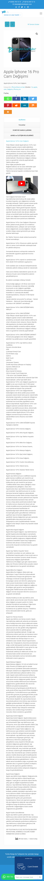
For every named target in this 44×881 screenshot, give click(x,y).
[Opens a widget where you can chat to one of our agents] (28, 868)
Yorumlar (22, 125)
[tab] (22, 119)
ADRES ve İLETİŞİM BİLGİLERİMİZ (22, 135)
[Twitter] (22, 7)
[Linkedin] (25, 97)
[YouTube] (25, 7)
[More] (8, 111)
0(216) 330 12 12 (29, 2)
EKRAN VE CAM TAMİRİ (11, 15)
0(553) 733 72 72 (15, 2)
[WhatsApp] (16, 7)
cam (5, 89)
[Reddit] (16, 104)
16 (32, 87)
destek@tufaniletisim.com (23, 4)
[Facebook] (19, 7)
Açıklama (22, 120)
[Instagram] (28, 7)
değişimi (10, 89)
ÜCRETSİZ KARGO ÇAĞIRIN (22, 130)
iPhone (15, 89)
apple (35, 87)
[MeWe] (25, 104)
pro (20, 89)
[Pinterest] (8, 104)
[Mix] (33, 104)
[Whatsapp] (8, 97)
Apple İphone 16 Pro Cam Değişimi (17, 141)
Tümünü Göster (34, 24)
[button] (37, 34)
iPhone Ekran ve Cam (18, 87)
